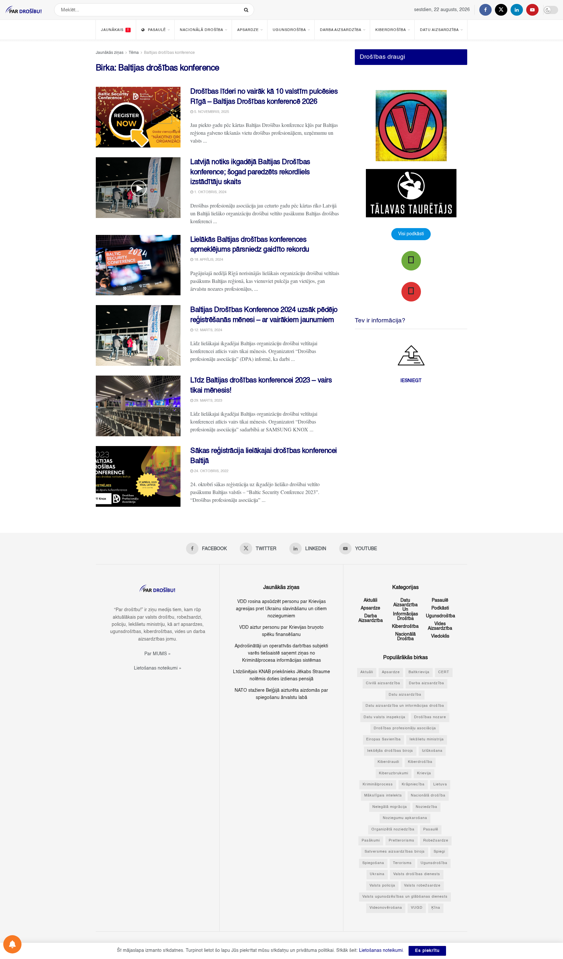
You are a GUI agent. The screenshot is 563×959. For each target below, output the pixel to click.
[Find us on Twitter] (501, 10)
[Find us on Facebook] (485, 10)
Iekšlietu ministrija (427, 739)
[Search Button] (247, 9)
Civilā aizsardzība (383, 683)
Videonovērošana (385, 908)
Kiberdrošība (390, 30)
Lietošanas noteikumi (381, 950)
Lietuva (440, 784)
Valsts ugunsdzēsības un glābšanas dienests (405, 897)
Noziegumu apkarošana (405, 818)
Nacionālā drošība (201, 30)
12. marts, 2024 (207, 330)
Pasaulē (157, 30)
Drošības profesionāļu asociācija (405, 728)
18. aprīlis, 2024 (208, 260)
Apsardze (248, 30)
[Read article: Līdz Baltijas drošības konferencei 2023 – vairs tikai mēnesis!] (138, 406)
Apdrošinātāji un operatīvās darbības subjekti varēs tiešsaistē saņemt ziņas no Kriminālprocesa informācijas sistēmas (281, 653)
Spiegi (439, 852)
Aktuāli (370, 600)
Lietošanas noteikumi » (157, 668)
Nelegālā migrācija (389, 807)
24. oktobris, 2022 (210, 471)
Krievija (424, 773)
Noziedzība (426, 807)
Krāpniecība (413, 784)
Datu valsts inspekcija (384, 717)
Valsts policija (382, 886)
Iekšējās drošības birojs (390, 751)
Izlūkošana (432, 751)
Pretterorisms (401, 841)
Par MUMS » (157, 654)
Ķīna (435, 908)
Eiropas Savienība (383, 739)
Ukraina (377, 874)
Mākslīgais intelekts (383, 795)
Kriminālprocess (378, 784)
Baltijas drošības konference (169, 53)
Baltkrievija (419, 672)
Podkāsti (440, 608)
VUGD (417, 908)
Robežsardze (435, 841)
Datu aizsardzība (439, 30)
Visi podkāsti (411, 234)
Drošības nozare (430, 717)
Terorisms (402, 863)
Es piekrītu (427, 951)
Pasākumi (371, 841)
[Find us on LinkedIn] (517, 10)
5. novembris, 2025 (211, 112)
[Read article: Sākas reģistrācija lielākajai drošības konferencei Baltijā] (138, 476)
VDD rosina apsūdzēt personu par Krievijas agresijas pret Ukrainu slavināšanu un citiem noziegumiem (281, 609)
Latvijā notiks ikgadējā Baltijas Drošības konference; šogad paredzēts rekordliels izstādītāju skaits (250, 172)
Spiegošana (373, 863)
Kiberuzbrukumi (393, 773)
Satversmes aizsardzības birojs (395, 852)
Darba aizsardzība (340, 30)
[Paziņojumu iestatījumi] (12, 944)
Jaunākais (115, 30)
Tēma (134, 53)
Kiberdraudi (388, 762)
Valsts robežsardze (422, 886)
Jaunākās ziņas (109, 53)
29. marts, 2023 (207, 401)
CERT (443, 672)
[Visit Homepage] (24, 9)
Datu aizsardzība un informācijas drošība (405, 609)
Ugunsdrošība (289, 30)
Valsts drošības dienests (416, 874)
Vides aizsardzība (440, 626)
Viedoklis (440, 636)
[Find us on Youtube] (532, 10)
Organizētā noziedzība (392, 829)
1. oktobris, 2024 (209, 192)
